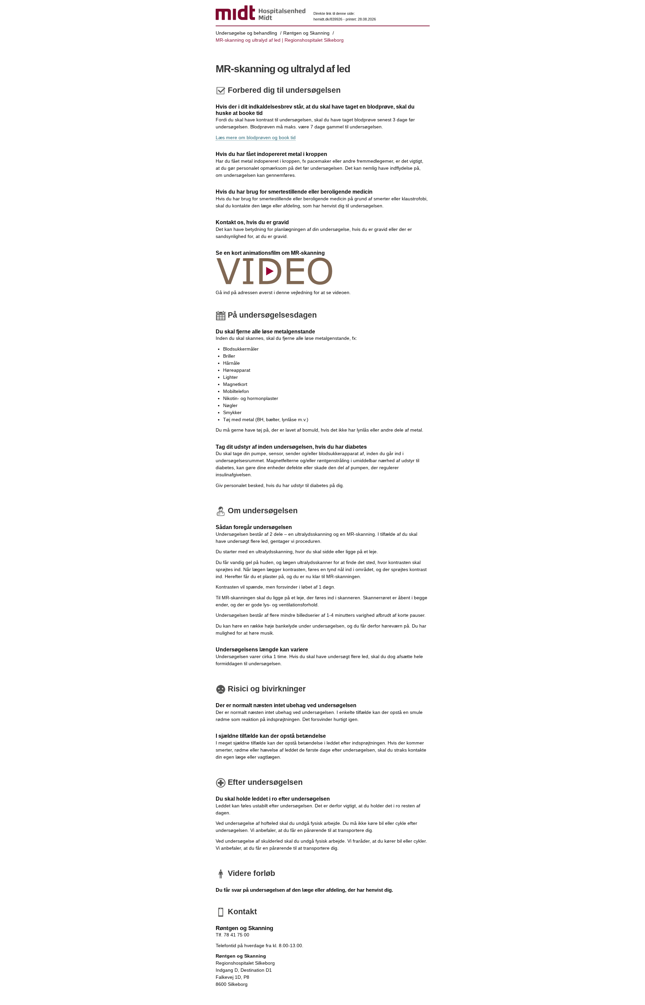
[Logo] (260, 13)
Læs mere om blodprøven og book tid (256, 137)
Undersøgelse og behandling (246, 33)
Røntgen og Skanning (306, 33)
